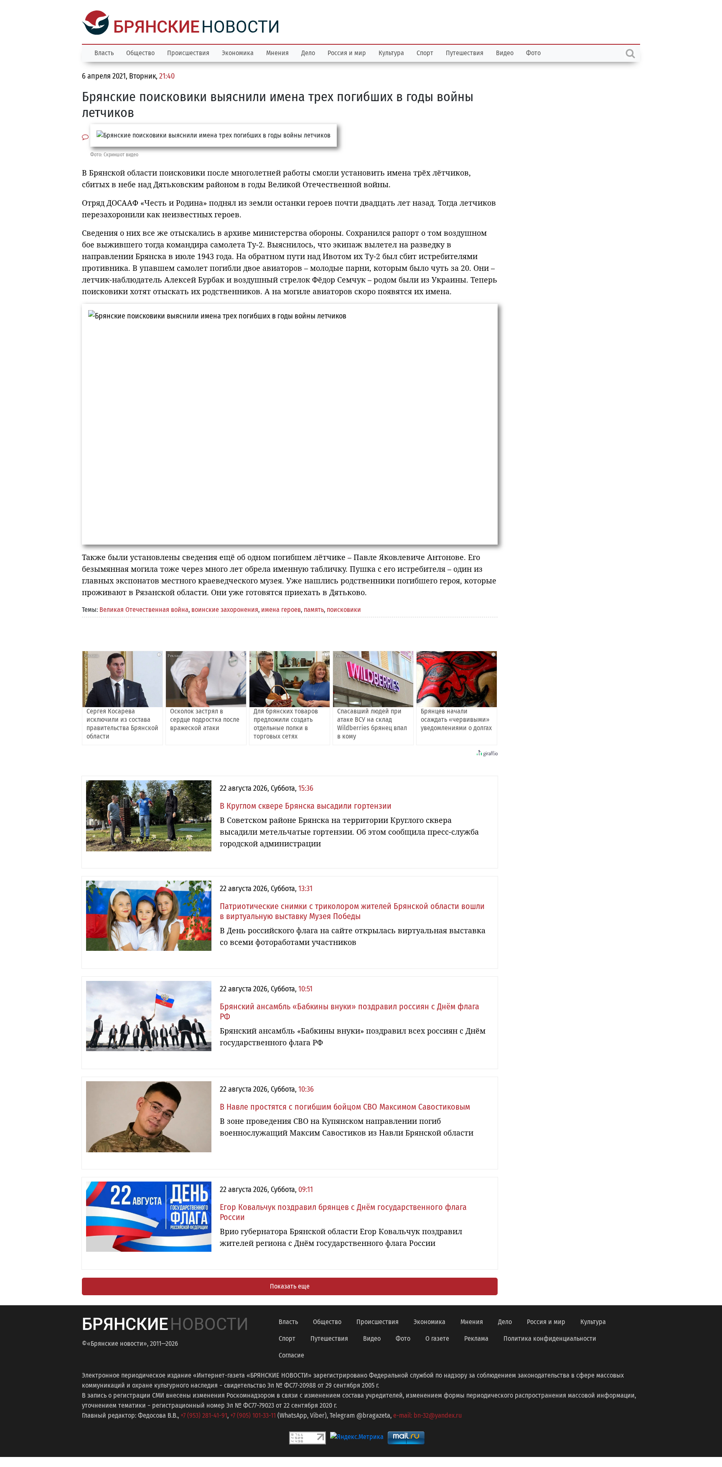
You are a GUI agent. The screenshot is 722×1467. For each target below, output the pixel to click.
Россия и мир (347, 52)
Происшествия (188, 52)
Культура (391, 52)
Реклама (476, 1338)
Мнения (277, 52)
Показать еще (290, 1285)
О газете (437, 1338)
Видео (505, 52)
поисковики (344, 609)
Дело (308, 52)
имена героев (281, 609)
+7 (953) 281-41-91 (203, 1415)
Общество (140, 52)
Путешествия (464, 52)
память (314, 609)
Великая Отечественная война (143, 609)
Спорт (425, 52)
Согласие (291, 1354)
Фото (533, 52)
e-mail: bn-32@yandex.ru (427, 1415)
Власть (104, 52)
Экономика (238, 52)
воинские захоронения (224, 609)
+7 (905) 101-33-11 (253, 1415)
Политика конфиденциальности (549, 1338)
